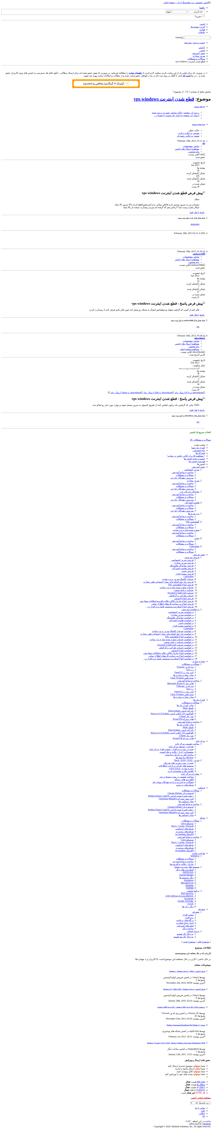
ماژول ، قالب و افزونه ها (182, 864)
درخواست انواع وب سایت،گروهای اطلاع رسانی (171, 656)
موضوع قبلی (203, 942)
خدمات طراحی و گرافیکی (181, 595)
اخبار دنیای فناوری (185, 923)
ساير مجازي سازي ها (183, 675)
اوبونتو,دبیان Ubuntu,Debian (181, 807)
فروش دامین (187, 571)
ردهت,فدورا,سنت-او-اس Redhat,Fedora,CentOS (171, 796)
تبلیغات (201, 32)
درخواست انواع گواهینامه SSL (179, 636)
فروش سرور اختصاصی (182, 560)
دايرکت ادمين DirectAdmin (181, 711)
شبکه (202, 818)
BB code (201, 1082)
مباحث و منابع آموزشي (188, 680)
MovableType (187, 883)
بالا (191, 440)
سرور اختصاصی (191, 469)
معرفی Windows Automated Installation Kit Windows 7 (186, 1025)
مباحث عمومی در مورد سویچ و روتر (176, 777)
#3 (204, 335)
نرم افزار (189, 917)
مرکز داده (200, 741)
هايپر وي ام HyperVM (183, 719)
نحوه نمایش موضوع (198, 124)
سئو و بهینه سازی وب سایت (186, 530)
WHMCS (195, 856)
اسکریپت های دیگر (185, 869)
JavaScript (189, 898)
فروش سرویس (191, 557)
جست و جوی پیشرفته (194, 42)
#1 (204, 141)
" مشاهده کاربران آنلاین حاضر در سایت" (186, 456)
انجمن (202, 24)
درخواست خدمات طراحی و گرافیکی (176, 647)
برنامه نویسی (193, 891)
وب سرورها (193, 513)
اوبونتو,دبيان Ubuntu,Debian (181, 793)
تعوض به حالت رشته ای (188, 136)
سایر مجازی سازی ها (183, 697)
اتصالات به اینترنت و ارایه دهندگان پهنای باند (173, 782)
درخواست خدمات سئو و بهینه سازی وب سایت (172, 639)
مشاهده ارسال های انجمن (187, 149)
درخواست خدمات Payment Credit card (175, 645)
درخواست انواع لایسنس (182, 650)
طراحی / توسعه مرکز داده (181, 746)
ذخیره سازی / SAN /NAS (181, 768)
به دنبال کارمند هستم (183, 936)
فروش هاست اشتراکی (183, 568)
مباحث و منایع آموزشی (183, 505)
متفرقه (201, 909)
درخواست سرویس (190, 609)
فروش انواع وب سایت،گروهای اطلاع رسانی (172, 604)
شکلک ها (201, 1084)
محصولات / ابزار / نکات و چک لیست (177, 752)
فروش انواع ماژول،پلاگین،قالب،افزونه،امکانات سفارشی (166, 601)
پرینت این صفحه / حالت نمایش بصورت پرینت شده (175, 112)
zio (198, 326)
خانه (203, 1110)
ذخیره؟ (198, 16)
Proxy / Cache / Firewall (182, 826)
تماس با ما (200, 1108)
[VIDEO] (200, 1090)
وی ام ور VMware (185, 686)
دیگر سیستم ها (186, 877)
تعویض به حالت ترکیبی (188, 133)
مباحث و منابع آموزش (183, 861)
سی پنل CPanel (186, 716)
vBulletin (189, 885)
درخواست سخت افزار (183, 626)
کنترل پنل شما (198, 447)
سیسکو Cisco (187, 823)
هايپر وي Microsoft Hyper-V (180, 683)
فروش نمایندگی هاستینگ (182, 565)
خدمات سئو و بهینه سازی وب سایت (177, 587)
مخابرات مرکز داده (190, 774)
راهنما (202, 7)
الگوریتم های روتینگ (184, 779)
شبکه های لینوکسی (184, 829)
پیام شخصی (193, 151)
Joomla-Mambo (186, 875)
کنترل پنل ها (199, 700)
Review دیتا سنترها (185, 757)
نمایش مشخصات (191, 146)
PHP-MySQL (187, 893)
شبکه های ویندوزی (185, 831)
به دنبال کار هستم (185, 934)
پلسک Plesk (188, 708)
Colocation (194, 546)
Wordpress (189, 880)
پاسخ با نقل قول (197, 212)
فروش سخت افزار (185, 574)
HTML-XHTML (186, 901)
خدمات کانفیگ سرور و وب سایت (178, 579)
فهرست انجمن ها (197, 461)
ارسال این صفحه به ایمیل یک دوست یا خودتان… (176, 115)
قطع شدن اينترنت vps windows (164, 98)
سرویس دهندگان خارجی (182, 478)
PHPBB (190, 888)
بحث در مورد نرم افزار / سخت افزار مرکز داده (171, 749)
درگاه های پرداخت (185, 920)
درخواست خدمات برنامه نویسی (179, 642)
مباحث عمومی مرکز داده (187, 744)
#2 (204, 251)
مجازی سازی (198, 661)
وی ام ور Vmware (185, 667)
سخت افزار (188, 915)
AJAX (190, 904)
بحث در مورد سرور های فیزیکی (178, 763)
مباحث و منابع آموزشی (183, 472)
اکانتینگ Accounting (184, 834)
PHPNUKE (188, 872)
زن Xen (190, 669)
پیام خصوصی (199, 450)
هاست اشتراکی (192, 502)
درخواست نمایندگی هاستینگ (180, 617)
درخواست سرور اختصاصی (181, 612)
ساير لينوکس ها (186, 801)
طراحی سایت (198, 853)
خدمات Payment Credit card (181, 593)
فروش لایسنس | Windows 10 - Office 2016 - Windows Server (184, 989)
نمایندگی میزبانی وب (189, 491)
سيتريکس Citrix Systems (182, 678)
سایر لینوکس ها (186, 815)
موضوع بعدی (189, 942)
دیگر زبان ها (188, 906)
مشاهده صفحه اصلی (189, 349)
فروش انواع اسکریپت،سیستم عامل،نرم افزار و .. (170, 606)
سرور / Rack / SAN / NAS (186, 760)
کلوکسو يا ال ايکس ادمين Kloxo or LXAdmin (172, 713)
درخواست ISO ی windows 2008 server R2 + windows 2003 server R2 (181, 1007)
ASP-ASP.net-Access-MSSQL (179, 896)
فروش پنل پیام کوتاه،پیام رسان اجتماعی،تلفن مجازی (168, 582)
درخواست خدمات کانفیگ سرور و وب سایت (173, 631)
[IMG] (202, 1087)
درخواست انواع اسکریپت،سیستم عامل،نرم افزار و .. (169, 658)
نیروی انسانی (193, 931)
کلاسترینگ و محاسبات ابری (181, 771)
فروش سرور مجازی (184, 563)
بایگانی (202, 1113)
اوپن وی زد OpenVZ (184, 672)
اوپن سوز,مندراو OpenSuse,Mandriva (176, 798)
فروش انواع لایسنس (184, 598)
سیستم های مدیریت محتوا (187, 867)
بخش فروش (199, 554)
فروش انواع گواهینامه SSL (181, 584)
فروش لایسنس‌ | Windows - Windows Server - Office (187, 971)
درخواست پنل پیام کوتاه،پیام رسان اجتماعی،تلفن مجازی (167, 634)
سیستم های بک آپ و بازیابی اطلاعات (176, 766)
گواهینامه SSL (192, 522)
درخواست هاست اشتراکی (181, 620)
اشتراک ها (200, 453)
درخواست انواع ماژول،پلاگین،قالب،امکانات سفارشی (168, 653)
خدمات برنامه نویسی (184, 590)
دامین (196, 538)
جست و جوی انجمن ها (194, 458)
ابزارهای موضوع (199, 107)
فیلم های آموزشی (185, 926)
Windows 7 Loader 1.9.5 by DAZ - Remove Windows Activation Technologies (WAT (176, 1043)
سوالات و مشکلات (196, 59)
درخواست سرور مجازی (182, 615)
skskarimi (195, 224)
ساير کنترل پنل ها (185, 705)
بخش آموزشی (198, 53)
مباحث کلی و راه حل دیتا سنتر (179, 755)
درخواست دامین (186, 623)
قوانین (202, 29)
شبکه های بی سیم (185, 785)
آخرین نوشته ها (198, 27)
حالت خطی (193, 130)
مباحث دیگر (188, 928)
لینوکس (201, 787)
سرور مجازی (199, 56)
